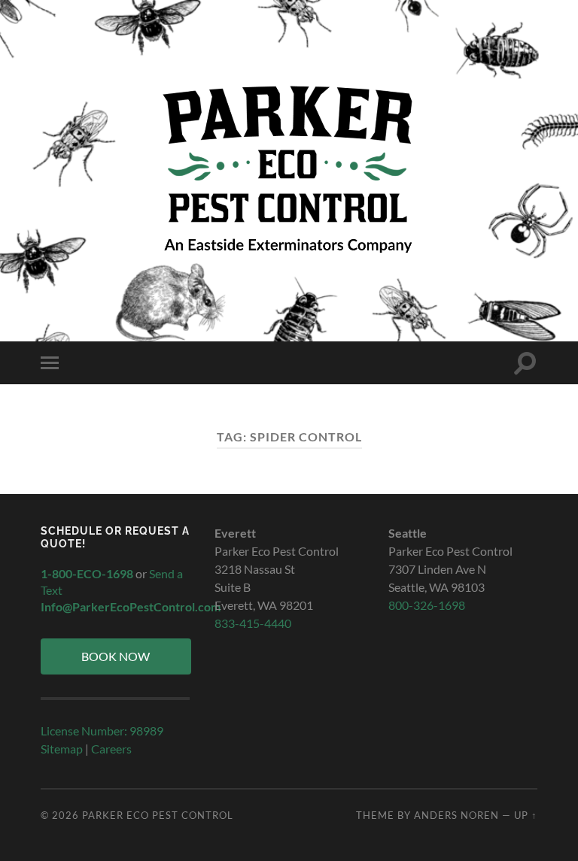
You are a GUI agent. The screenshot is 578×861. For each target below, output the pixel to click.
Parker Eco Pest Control (157, 815)
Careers (111, 748)
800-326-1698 (426, 605)
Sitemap (62, 748)
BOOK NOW (115, 656)
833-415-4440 (252, 623)
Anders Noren (456, 815)
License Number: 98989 (102, 730)
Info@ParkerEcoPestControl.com (131, 606)
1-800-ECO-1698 (87, 573)
